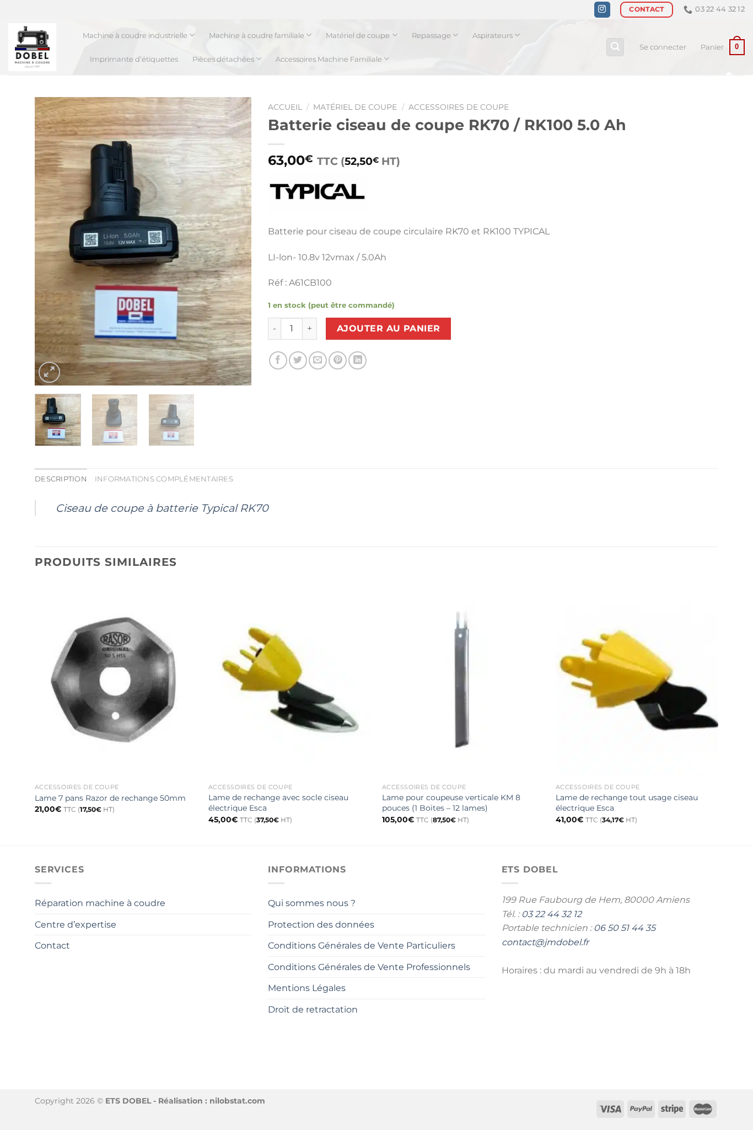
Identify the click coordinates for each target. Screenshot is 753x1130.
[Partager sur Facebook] (278, 360)
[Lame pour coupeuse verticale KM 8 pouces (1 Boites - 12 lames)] (463, 680)
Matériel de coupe (358, 35)
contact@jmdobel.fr (545, 942)
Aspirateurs (492, 35)
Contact (52, 945)
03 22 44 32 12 (551, 914)
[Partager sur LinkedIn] (357, 360)
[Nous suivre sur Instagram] (602, 10)
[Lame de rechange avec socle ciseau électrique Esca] (289, 680)
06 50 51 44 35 (624, 928)
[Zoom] (49, 372)
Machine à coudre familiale (256, 35)
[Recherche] (615, 47)
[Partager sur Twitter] (298, 360)
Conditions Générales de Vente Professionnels (369, 967)
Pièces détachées (223, 59)
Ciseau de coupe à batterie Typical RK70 (162, 508)
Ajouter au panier (388, 328)
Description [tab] (61, 479)
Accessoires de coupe (458, 107)
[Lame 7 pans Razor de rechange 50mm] (116, 680)
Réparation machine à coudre (100, 903)
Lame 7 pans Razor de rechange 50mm (110, 798)
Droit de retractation (313, 1009)
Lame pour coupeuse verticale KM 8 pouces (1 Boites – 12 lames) (451, 802)
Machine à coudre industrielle (135, 35)
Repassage (431, 35)
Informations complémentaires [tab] (164, 479)
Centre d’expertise (75, 924)
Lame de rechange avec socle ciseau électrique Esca (278, 802)
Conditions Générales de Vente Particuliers (361, 945)
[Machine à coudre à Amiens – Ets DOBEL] (37, 47)
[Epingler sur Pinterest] (338, 360)
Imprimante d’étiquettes (134, 59)
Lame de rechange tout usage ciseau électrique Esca (627, 802)
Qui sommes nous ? (312, 903)
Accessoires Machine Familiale (329, 59)
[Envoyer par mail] (318, 360)
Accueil (285, 107)
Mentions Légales (307, 988)
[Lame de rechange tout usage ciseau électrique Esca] (637, 680)
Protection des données (321, 924)
